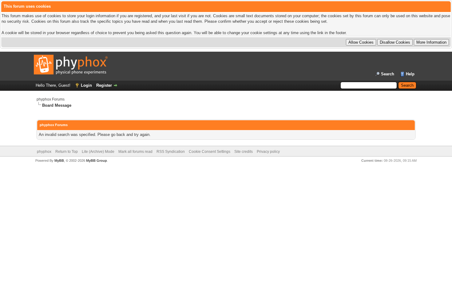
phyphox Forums (51, 99)
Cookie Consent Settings (209, 151)
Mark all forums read (135, 151)
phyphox (44, 151)
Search (387, 74)
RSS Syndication (171, 151)
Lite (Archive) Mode (98, 151)
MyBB (59, 160)
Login (86, 85)
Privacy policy (268, 151)
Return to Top (66, 151)
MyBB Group (96, 160)
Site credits (243, 151)
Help (410, 74)
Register (104, 85)
